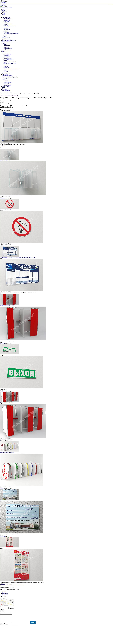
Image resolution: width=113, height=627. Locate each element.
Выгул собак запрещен (7, 85)
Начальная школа (6, 32)
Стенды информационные (6, 17)
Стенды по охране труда (5, 73)
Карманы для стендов (5, 50)
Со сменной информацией (8, 46)
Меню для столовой (7, 31)
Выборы (3, 51)
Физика (5, 34)
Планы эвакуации (6, 42)
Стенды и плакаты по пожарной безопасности (11, 77)
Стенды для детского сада (6, 37)
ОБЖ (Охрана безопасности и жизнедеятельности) (11, 33)
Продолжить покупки (8, 198)
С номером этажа (6, 81)
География (5, 62)
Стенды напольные (7, 20)
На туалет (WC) (6, 47)
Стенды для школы (5, 22)
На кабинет (5, 44)
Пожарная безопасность (5, 41)
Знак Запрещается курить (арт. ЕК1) (5, 209)
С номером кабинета (7, 45)
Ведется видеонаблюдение (8, 48)
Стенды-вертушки (5, 38)
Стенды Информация (7, 18)
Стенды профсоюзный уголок (8, 54)
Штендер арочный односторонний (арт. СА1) (7, 452)
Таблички (3, 43)
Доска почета (6, 28)
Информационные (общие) (8, 58)
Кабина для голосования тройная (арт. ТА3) (7, 402)
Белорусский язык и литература (8, 23)
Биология (5, 24)
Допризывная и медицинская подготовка (10, 27)
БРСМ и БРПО (6, 25)
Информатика (6, 65)
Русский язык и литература (8, 69)
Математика (6, 66)
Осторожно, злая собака (7, 49)
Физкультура (6, 35)
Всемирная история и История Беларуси (10, 26)
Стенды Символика (7, 19)
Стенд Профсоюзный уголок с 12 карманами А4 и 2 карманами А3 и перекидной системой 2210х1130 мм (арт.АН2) (17, 257)
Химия (5, 36)
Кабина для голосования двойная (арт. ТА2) (7, 305)
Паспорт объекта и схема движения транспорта (9, 40)
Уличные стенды (6, 21)
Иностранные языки (7, 29)
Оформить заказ (2, 198)
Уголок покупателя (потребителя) (7, 39)
